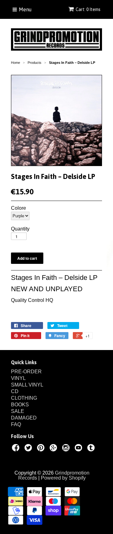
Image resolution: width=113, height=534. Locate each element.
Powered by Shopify (63, 478)
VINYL (18, 378)
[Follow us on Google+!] (54, 448)
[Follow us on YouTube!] (79, 448)
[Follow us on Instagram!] (67, 448)
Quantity (20, 228)
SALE (17, 411)
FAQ (16, 424)
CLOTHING (24, 398)
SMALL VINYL (27, 384)
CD (15, 391)
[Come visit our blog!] (92, 448)
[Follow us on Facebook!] (16, 448)
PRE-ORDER (26, 371)
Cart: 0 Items (88, 9)
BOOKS (20, 404)
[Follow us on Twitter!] (29, 448)
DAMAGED (24, 417)
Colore (18, 208)
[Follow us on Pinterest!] (41, 448)
